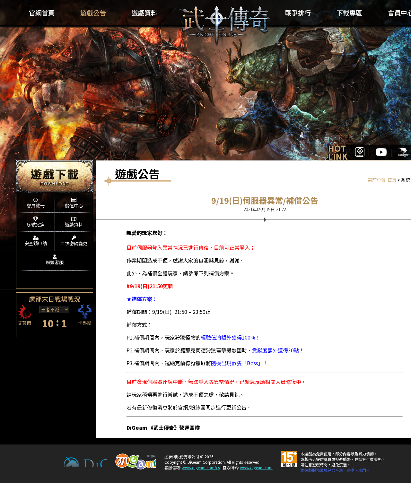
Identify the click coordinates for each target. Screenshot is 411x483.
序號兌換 (36, 224)
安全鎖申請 (35, 243)
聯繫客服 (55, 262)
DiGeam (85, 462)
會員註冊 (36, 205)
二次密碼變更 (73, 243)
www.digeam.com (256, 467)
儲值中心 (74, 205)
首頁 (392, 180)
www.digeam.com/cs (201, 467)
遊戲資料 (74, 224)
